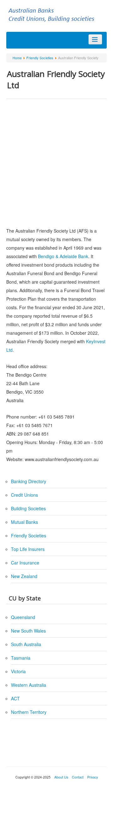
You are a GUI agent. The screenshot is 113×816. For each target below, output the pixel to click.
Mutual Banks (24, 522)
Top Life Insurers (28, 549)
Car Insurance (25, 562)
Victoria (18, 671)
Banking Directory (28, 481)
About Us (61, 777)
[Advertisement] (56, 162)
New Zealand (24, 576)
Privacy (92, 777)
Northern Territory (28, 712)
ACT (15, 698)
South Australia (26, 644)
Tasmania (20, 658)
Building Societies (28, 508)
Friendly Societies (28, 535)
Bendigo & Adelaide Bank (63, 256)
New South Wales (28, 631)
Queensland (23, 617)
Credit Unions (24, 495)
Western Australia (28, 685)
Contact (77, 777)
